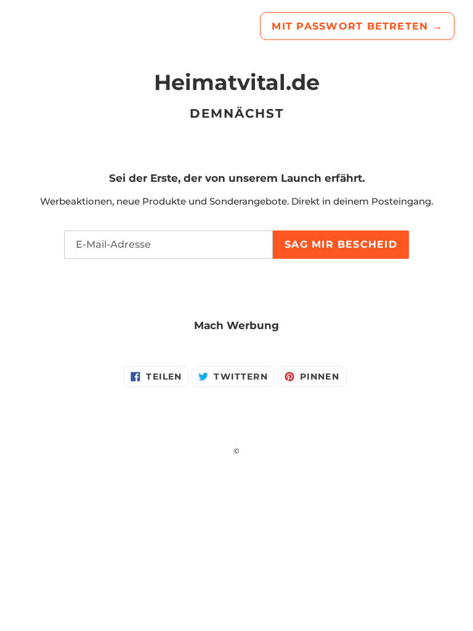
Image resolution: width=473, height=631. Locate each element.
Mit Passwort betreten (357, 26)
